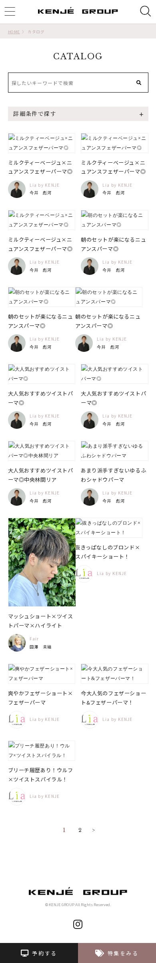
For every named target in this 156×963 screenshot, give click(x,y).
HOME (14, 31)
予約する (43, 953)
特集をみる (122, 953)
